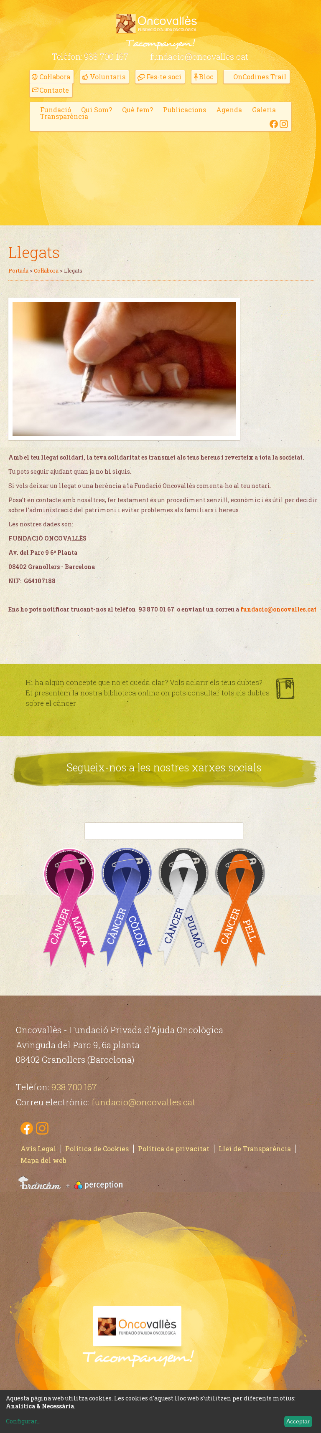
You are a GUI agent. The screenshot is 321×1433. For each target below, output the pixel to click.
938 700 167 (106, 56)
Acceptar (298, 1421)
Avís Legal (38, 1148)
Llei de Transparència (255, 1148)
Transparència (64, 116)
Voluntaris (107, 76)
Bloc (206, 76)
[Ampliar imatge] (124, 433)
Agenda (229, 109)
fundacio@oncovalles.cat (199, 56)
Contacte (54, 90)
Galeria (264, 109)
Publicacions (184, 109)
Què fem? (137, 109)
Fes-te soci (163, 76)
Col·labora (54, 76)
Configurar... (23, 1421)
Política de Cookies (97, 1148)
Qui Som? (96, 109)
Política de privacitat (173, 1148)
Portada (18, 270)
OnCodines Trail (259, 76)
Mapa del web (43, 1160)
